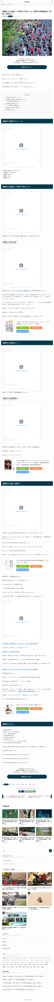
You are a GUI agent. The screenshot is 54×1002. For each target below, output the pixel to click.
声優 (15, 964)
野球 (35, 967)
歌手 (8, 967)
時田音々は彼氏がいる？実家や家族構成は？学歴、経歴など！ (19, 979)
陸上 (34, 784)
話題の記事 (7, 948)
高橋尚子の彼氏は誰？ (14, 101)
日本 (26, 784)
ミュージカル (30, 962)
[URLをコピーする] (34, 791)
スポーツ (10, 16)
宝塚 (22, 964)
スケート (47, 957)
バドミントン (48, 960)
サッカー (31, 957)
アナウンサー (18, 957)
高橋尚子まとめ (10, 109)
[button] (19, 791)
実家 (23, 784)
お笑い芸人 (5, 957)
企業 (5, 942)
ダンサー (32, 960)
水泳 (17, 967)
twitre (27, 2)
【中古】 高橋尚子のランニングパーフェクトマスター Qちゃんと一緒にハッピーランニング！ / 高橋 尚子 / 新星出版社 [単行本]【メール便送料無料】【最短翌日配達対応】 (33, 462)
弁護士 (29, 964)
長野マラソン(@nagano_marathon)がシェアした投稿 (21, 167)
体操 (47, 962)
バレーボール (6, 962)
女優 (18, 964)
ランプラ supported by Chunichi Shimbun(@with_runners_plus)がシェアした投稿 (23, 232)
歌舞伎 (12, 967)
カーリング (24, 957)
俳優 (7, 964)
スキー (42, 957)
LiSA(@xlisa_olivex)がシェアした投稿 (21, 640)
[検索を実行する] (50, 850)
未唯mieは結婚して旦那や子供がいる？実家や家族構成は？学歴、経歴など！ (23, 986)
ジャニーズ (36, 957)
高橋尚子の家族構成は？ (14, 105)
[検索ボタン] (52, 1)
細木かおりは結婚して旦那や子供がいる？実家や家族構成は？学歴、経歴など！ (24, 976)
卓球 (11, 964)
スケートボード (6, 960)
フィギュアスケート (14, 962)
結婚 (30, 784)
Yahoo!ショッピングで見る (22, 331)
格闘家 (46, 964)
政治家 (34, 964)
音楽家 (42, 967)
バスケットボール (39, 960)
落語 (31, 967)
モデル (36, 962)
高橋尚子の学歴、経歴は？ (13, 107)
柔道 (42, 964)
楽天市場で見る (22, 327)
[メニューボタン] (1, 1)
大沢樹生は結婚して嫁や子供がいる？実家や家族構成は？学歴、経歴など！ (23, 983)
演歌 (20, 967)
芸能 (5, 945)
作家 (4, 964)
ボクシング (23, 962)
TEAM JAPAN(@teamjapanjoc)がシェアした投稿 (21, 443)
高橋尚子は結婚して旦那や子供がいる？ (16, 99)
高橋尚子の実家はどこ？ (12, 103)
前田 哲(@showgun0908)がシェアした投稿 (21, 389)
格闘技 (4, 967)
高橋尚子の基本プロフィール (13, 97)
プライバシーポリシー (10, 864)
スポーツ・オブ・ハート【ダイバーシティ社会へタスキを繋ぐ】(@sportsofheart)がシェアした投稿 (26, 529)
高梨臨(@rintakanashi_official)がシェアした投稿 (21, 287)
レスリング (41, 962)
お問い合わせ (7, 860)
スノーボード (14, 960)
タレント (18, 784)
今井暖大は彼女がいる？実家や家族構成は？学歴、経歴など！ (19, 989)
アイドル (11, 957)
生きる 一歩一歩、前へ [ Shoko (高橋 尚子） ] (29, 705)
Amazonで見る (36, 327)
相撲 (24, 967)
